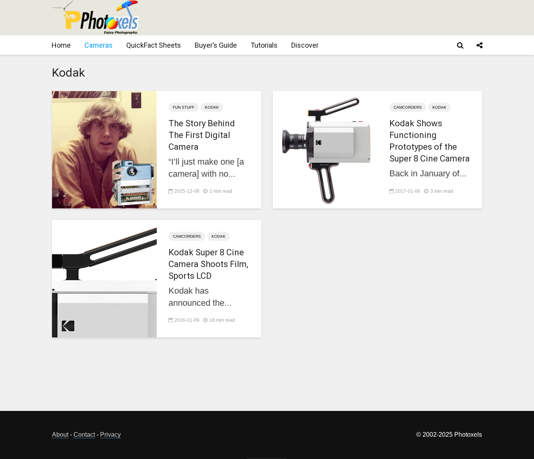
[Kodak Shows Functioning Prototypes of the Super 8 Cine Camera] (325, 149)
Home (61, 45)
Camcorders (408, 107)
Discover (305, 45)
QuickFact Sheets (153, 45)
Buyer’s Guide (216, 45)
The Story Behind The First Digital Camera (201, 135)
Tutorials (264, 45)
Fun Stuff (183, 107)
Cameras (98, 45)
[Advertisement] (339, 17)
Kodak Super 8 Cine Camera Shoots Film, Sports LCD (208, 264)
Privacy (110, 434)
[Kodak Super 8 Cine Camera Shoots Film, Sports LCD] (104, 278)
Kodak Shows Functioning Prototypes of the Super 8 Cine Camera (429, 140)
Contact (84, 434)
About (60, 434)
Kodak (212, 107)
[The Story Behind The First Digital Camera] (104, 149)
